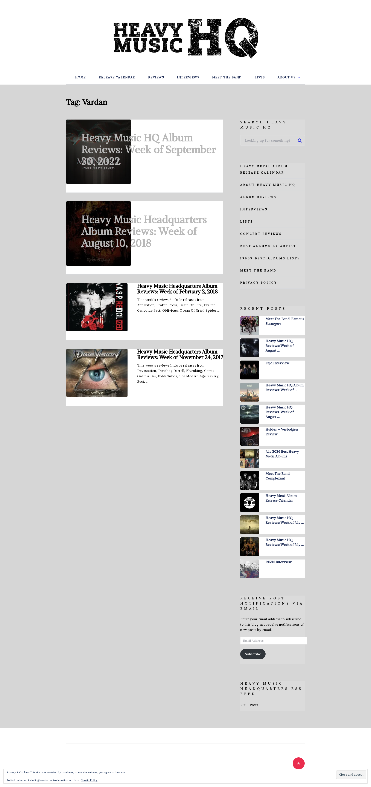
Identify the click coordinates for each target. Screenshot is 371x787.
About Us (286, 77)
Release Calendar (117, 77)
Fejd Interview (277, 363)
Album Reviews (258, 197)
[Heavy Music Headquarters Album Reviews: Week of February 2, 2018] (97, 307)
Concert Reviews (261, 234)
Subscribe (253, 654)
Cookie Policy (89, 780)
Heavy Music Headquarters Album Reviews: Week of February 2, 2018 (177, 289)
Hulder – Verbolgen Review (282, 431)
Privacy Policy (258, 283)
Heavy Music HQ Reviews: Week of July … (285, 520)
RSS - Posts (249, 705)
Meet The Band (227, 77)
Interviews (188, 77)
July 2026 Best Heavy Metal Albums (282, 453)
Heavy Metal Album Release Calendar (281, 497)
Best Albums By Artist (268, 246)
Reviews (156, 77)
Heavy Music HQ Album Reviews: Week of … (285, 387)
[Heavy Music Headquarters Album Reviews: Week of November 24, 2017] (97, 373)
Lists (260, 77)
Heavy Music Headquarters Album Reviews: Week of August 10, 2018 (144, 231)
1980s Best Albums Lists (270, 258)
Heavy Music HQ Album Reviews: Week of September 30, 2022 (148, 149)
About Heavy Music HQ (268, 185)
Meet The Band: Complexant (278, 475)
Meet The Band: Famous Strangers (285, 321)
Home (80, 77)
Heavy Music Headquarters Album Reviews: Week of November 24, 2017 (180, 354)
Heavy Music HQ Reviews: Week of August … (280, 345)
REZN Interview (279, 562)
